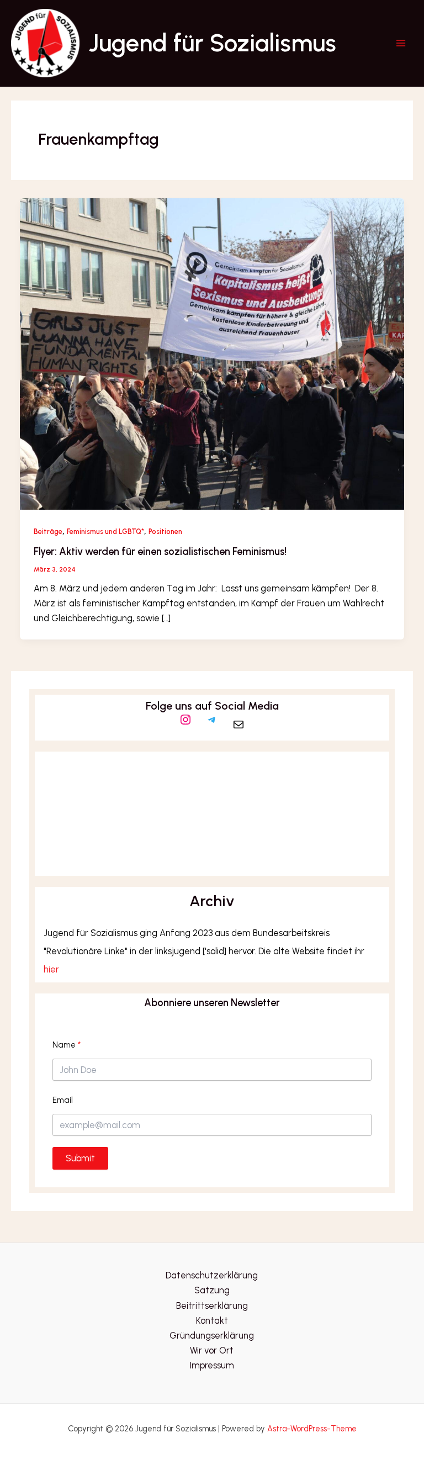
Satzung (212, 1290)
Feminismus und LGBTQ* (105, 531)
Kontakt (212, 1320)
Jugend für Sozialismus (212, 42)
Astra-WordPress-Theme (312, 1429)
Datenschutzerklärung (212, 1275)
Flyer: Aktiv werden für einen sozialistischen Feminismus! (160, 552)
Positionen (165, 531)
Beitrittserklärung (212, 1305)
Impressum (212, 1365)
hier (51, 969)
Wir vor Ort (212, 1350)
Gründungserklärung (211, 1335)
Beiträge (48, 531)
